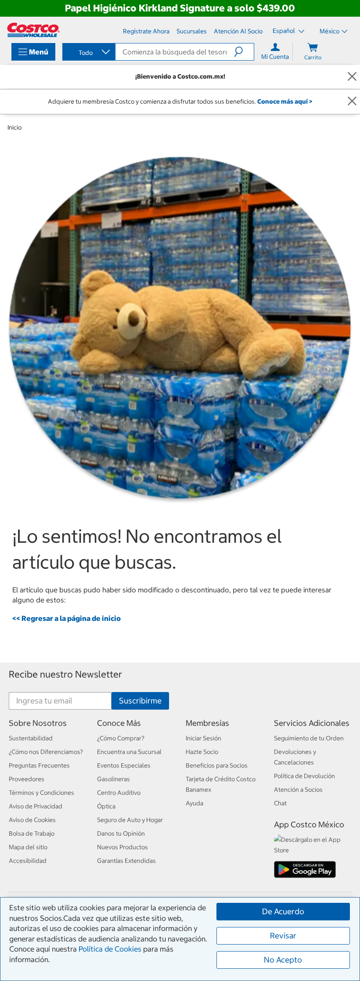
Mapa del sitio (28, 847)
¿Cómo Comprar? (120, 738)
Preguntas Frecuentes (39, 765)
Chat (280, 803)
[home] (33, 30)
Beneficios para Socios (217, 765)
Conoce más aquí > (284, 101)
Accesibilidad (28, 861)
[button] (244, 51)
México (329, 31)
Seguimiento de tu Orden (309, 738)
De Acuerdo (283, 911)
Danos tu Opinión (121, 833)
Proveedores (26, 779)
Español (284, 31)
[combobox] (88, 53)
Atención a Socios (298, 789)
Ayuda (194, 803)
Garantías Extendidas (126, 861)
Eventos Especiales (124, 765)
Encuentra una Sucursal (129, 752)
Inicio (14, 127)
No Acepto (283, 960)
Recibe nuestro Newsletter (65, 674)
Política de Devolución (304, 776)
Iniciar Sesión (203, 738)
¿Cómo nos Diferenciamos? (46, 752)
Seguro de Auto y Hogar (130, 820)
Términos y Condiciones (41, 793)
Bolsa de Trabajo (31, 833)
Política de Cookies (110, 949)
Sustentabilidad (31, 738)
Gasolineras (113, 779)
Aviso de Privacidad (35, 806)
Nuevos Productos (122, 847)
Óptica (106, 806)
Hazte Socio (202, 752)
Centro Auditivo (118, 793)
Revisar (283, 936)
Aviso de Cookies (32, 820)
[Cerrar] (352, 76)
